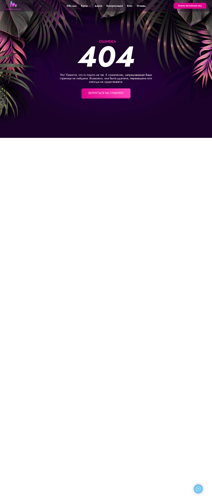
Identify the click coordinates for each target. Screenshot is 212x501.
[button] (190, 6)
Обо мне (72, 5)
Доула (98, 5)
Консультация (114, 5)
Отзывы (141, 5)
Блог (129, 5)
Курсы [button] (85, 5)
